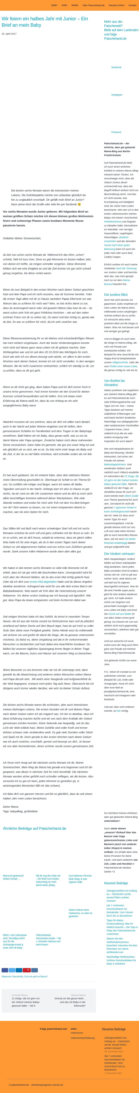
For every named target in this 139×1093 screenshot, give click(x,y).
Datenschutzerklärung (83, 1038)
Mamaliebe (17, 976)
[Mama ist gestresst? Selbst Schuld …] (16, 858)
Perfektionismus (112, 221)
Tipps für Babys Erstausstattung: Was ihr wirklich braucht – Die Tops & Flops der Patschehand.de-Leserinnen (122, 927)
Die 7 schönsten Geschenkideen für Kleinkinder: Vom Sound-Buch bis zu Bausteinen (114, 1063)
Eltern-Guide (131, 496)
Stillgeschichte (120, 362)
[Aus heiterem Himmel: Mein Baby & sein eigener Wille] (81, 859)
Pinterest (116, 132)
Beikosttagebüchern (115, 464)
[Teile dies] (5, 970)
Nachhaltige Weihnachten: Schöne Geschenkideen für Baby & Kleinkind (121, 960)
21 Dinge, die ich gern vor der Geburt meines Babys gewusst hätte (121, 480)
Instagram (116, 94)
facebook (116, 67)
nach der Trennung (126, 268)
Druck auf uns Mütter (120, 614)
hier (119, 711)
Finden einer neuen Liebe (123, 366)
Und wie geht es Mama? (36, 976)
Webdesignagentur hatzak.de (47, 1085)
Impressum (77, 1032)
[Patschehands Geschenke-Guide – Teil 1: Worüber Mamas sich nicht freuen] (49, 920)
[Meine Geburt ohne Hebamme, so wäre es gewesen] (81, 906)
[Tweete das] (12, 970)
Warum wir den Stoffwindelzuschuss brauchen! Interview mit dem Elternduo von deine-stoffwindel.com (122, 945)
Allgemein (6, 976)
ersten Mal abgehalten (43, 581)
